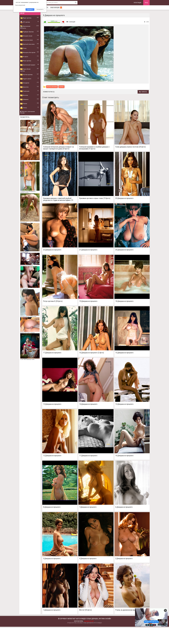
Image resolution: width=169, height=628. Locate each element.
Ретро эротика (27, 60)
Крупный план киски (29, 44)
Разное (25, 103)
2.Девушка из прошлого (124, 559)
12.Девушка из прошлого (124, 404)
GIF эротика (26, 22)
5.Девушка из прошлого (51, 559)
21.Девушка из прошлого (88, 250)
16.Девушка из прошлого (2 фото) (91, 353)
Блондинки (26, 83)
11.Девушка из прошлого (88, 456)
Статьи (25, 107)
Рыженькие (26, 91)
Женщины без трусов (29, 52)
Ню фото (25, 56)
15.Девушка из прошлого (124, 353)
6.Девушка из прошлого (124, 507)
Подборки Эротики (28, 31)
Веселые (25, 95)
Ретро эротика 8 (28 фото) (52, 301)
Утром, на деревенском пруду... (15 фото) (130, 610)
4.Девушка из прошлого (87, 559)
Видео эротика (27, 18)
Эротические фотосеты (25, 27)
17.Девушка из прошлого (52, 353)
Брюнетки (26, 87)
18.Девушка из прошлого (124, 301)
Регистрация (137, 2)
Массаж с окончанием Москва (27, 112)
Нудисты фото (27, 78)
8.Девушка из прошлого (51, 507)
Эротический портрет (29, 65)
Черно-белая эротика (25, 70)
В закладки (72, 22)
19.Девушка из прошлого (88, 301)
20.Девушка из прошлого (124, 250)
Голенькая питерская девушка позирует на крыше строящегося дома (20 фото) (58, 148)
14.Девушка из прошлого (88, 404)
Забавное (25, 99)
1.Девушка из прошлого (51, 610)
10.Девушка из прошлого (124, 456)
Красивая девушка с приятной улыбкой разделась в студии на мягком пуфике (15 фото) (58, 199)
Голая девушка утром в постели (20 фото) (130, 147)
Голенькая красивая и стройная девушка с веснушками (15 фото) (94, 148)
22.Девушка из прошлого (52, 250)
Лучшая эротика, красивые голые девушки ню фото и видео (84, 623)
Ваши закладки (56, 7)
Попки (24, 48)
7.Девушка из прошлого (87, 507)
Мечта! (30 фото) (85, 610)
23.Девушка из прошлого (124, 198)
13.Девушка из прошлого (52, 404)
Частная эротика (27, 74)
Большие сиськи (27, 36)
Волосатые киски (28, 40)
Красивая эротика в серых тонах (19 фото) (94, 198)
